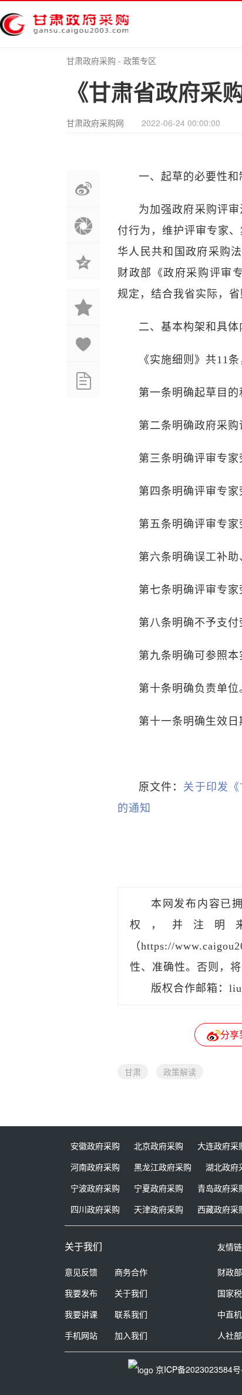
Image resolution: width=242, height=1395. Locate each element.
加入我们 (131, 1335)
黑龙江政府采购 (162, 1167)
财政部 (229, 1272)
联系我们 (131, 1314)
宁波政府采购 (95, 1188)
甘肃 (133, 1072)
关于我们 (131, 1293)
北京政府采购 (158, 1145)
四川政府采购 (95, 1209)
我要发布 (81, 1293)
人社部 (229, 1335)
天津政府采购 (158, 1209)
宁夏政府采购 (158, 1188)
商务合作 (131, 1272)
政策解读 (179, 1072)
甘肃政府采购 (91, 60)
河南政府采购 (95, 1167)
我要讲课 (81, 1314)
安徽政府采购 (95, 1145)
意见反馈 (81, 1272)
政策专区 (139, 60)
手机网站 (81, 1335)
